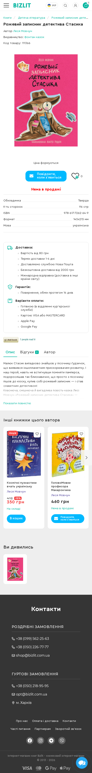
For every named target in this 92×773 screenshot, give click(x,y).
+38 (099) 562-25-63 (32, 639)
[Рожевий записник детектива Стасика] (46, 100)
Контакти (69, 721)
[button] (86, 457)
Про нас (22, 721)
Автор (49, 352)
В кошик (16, 518)
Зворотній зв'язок (68, 728)
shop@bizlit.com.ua (33, 655)
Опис (10, 352)
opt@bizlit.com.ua (31, 694)
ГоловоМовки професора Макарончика (61, 486)
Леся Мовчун (22, 31)
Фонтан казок (34, 37)
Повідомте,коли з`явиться (49, 175)
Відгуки (29, 352)
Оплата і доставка (45, 721)
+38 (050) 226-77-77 (32, 647)
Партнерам (43, 728)
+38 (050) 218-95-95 (32, 686)
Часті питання (20, 728)
